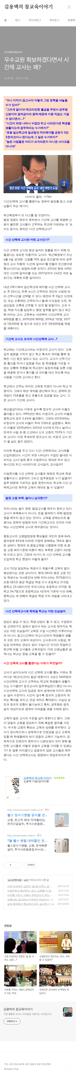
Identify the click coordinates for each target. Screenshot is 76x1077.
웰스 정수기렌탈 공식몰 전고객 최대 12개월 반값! (26, 815)
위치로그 (54, 20)
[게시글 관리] (19, 865)
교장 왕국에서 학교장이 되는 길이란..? (28, 903)
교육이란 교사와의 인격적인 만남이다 (28, 899)
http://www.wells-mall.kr (21, 835)
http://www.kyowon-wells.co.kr (25, 809)
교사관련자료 (14, 879)
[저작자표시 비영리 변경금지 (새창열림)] (43, 865)
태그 (17, 20)
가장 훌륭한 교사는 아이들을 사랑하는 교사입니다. (28, 1014)
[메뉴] (69, 7)
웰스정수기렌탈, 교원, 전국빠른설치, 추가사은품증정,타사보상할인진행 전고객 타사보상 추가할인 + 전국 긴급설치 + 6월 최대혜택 (27, 847)
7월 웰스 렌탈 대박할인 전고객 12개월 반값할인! (27, 841)
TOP (69, 1066)
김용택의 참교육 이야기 (37, 778)
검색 (61, 7)
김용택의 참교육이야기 (28, 7)
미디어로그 (35, 20)
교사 (26, 879)
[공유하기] (14, 865)
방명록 (71, 20)
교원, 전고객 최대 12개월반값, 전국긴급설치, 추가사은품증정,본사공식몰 (26, 822)
